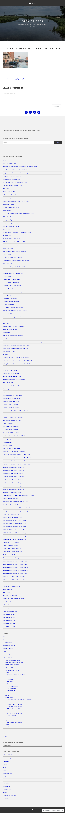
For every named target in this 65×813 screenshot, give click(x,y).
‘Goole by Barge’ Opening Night (11, 432)
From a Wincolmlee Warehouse (11, 398)
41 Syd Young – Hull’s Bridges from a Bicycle (15, 310)
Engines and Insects (10, 720)
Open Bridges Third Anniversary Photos (14, 598)
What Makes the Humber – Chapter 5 (13, 479)
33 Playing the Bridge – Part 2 (11, 207)
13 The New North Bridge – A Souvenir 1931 (14, 242)
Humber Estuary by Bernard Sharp (12, 517)
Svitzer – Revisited (8, 423)
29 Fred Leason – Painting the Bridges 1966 (14, 251)
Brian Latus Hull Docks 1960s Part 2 (13, 548)
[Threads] (38, 112)
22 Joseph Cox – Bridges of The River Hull (14, 317)
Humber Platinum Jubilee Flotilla (12, 583)
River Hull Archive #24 (9, 623)
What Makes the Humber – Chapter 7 (13, 473)
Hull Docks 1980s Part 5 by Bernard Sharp (14, 526)
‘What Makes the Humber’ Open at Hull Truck (15, 501)
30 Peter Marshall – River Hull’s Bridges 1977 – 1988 (17, 232)
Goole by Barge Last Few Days (11, 407)
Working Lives (6, 730)
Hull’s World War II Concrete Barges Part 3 (14, 451)
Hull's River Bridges (8, 773)
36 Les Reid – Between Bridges (11, 245)
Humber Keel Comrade (13, 684)
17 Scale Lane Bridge (8, 217)
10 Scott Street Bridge (9, 263)
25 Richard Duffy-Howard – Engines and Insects (16, 201)
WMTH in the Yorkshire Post (10, 498)
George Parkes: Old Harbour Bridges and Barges (16, 173)
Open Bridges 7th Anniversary (11, 373)
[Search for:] (32, 142)
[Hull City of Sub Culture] (26, 112)
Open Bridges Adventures (12, 670)
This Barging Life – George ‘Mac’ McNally (14, 379)
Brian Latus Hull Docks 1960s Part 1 (12, 551)
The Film (7, 695)
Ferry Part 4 (6, 339)
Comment (56, 106)
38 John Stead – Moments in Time (12, 257)
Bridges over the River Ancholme (12, 176)
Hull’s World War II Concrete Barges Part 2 (14, 576)
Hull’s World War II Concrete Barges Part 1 (14, 580)
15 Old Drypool (6, 229)
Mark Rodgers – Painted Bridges (11, 179)
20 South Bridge (7, 198)
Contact (5, 736)
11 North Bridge (7, 254)
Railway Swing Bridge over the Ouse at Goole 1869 (16, 364)
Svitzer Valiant (11, 690)
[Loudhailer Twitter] (34, 112)
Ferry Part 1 (6, 414)
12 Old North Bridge (8, 248)
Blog (4, 733)
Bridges (7, 672)
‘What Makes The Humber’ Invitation (13, 505)
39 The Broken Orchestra (10, 195)
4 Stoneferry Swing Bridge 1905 (11, 301)
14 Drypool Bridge (7, 235)
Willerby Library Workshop (14, 713)
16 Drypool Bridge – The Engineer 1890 (13, 223)
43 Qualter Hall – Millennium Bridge (12, 185)
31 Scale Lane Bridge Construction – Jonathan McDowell (18, 213)
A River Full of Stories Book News (12, 605)
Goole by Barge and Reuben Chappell (13, 417)
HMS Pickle (10, 681)
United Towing (10, 693)
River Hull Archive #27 (9, 614)
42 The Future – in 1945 (9, 191)
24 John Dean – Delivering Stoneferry (13, 307)
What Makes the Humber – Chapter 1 (13, 492)
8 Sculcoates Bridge (8, 276)
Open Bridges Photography (14, 722)
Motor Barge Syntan (12, 686)
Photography (6, 783)
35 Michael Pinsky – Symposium (12, 285)
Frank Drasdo (6, 332)
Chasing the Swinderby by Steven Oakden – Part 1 (16, 464)
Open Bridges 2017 (8, 668)
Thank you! (6, 188)
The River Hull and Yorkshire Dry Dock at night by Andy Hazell (20, 166)
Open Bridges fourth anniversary (12, 586)
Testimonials (8, 642)
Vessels (7, 677)
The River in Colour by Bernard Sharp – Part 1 (15, 573)
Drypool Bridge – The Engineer (11, 401)
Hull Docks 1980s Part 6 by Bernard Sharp (14, 523)
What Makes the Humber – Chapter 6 (13, 476)
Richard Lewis (6, 786)
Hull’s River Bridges (8, 648)
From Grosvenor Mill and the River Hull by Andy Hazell (17, 170)
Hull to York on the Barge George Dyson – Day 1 (15, 348)
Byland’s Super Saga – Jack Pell (11, 386)
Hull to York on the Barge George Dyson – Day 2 (16, 345)
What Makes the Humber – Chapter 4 (13, 483)
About (4, 640)
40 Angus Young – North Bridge (11, 238)
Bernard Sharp (7, 758)
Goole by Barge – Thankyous (10, 404)
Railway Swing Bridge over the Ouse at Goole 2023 (16, 357)
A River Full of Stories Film (10, 611)
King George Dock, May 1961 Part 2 (12, 389)
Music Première (9, 697)
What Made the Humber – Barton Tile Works (15, 436)
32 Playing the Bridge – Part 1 (11, 226)
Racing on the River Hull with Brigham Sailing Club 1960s (18, 511)
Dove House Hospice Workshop (15, 711)
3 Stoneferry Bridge (8, 304)
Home (4, 636)
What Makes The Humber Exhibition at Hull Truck (16, 508)
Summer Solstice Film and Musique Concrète (19, 699)
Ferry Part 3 (6, 354)
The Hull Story (6, 592)
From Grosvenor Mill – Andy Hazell (12, 395)
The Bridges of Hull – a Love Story (16, 674)
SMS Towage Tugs (11, 688)
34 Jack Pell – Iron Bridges (10, 298)
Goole (4, 651)
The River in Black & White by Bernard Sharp (15, 558)
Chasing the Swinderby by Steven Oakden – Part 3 (17, 458)
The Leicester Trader (8, 382)
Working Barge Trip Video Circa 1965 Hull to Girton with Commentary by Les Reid (25, 342)
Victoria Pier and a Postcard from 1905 (13, 335)
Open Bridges (32, 21)
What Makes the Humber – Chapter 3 (13, 486)
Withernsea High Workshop (14, 706)
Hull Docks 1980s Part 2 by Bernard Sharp (14, 536)
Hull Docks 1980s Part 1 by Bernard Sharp (14, 539)
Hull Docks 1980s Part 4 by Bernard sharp (14, 529)
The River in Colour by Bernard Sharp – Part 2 (15, 570)
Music (4, 780)
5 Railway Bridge (7, 295)
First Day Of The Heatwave (10, 595)
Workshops (8, 702)
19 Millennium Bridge (8, 204)
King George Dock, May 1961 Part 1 (12, 392)
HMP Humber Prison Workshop (15, 708)
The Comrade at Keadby (9, 555)
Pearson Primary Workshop (14, 704)
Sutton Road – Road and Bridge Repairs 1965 (15, 182)
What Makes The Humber (10, 645)
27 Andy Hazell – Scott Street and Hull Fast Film (16, 260)
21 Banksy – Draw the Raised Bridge (12, 292)
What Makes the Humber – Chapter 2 (13, 489)
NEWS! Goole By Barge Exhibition (12, 448)
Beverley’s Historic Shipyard (10, 429)
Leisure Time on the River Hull (13, 664)
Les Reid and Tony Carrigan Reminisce (13, 326)
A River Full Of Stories (9, 658)
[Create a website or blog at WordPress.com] (32, 810)
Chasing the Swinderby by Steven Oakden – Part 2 (17, 461)
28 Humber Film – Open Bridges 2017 (13, 273)
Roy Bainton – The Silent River (11, 542)
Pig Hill (4, 160)
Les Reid (5, 777)
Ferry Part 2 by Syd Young (10, 370)
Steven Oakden (7, 789)
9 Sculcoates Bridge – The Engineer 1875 (14, 267)
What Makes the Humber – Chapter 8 (13, 470)
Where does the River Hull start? (14, 662)
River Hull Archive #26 (9, 617)
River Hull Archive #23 (9, 627)
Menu (33, 3)
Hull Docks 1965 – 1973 (9, 351)
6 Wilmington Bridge (8, 289)
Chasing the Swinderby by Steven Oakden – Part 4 (17, 454)
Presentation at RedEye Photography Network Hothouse (18, 495)
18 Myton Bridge (7, 210)
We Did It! (7, 727)
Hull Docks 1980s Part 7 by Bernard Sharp (14, 520)
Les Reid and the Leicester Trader (12, 376)
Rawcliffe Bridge (7, 442)
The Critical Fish (7, 589)
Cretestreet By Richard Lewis (11, 514)
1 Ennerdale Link (7, 320)
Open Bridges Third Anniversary (11, 602)
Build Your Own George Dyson (11, 426)
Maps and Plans (7, 445)
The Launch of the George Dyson (12, 420)
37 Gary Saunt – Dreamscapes (11, 279)
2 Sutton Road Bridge (8, 314)
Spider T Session (11, 715)
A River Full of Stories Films (12, 660)
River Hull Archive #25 (9, 620)
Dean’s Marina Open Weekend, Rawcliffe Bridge (16, 411)
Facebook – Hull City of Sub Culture (21, 130)
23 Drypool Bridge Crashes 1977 (11, 220)
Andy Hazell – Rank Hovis (10, 163)
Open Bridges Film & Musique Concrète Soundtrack (17, 608)
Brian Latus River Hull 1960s (10, 545)
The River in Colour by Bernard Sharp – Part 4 (15, 564)
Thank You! (6, 323)
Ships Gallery (10, 679)
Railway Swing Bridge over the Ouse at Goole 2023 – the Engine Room (22, 360)
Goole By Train (6, 367)
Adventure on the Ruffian (10, 329)
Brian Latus (6, 761)
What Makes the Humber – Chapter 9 (13, 467)
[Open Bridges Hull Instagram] (30, 112)
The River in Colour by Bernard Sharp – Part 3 (15, 567)
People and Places (8, 654)
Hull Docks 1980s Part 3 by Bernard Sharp (14, 533)
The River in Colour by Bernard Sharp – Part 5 (15, 561)
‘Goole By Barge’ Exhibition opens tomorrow (15, 439)
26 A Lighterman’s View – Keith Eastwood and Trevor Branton (19, 270)
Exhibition (7, 718)
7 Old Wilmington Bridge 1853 (11, 282)
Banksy (7, 724)
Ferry (4, 767)
